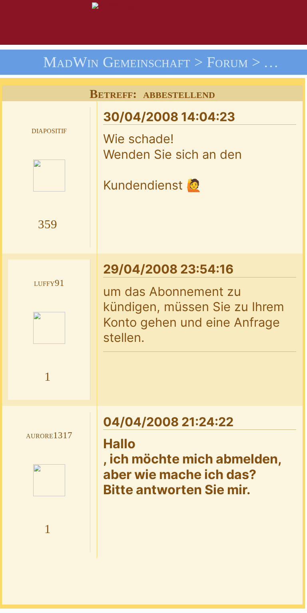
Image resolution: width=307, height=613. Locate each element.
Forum (227, 62)
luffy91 (49, 283)
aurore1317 (49, 435)
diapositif (49, 130)
